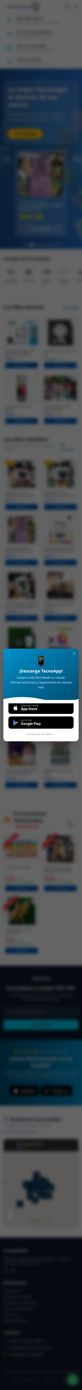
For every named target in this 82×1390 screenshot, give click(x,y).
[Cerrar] (74, 653)
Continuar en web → (41, 734)
